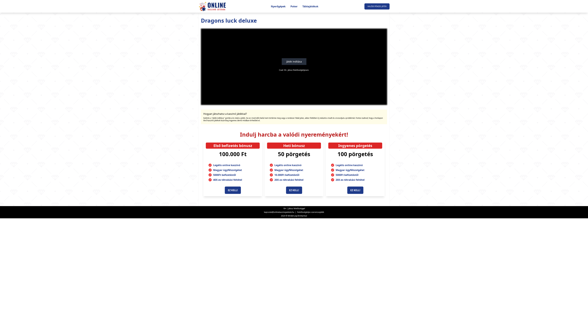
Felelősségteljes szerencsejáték (310, 212)
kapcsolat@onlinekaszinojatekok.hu (279, 212)
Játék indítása (294, 61)
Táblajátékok (310, 6)
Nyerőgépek (278, 6)
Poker (294, 6)
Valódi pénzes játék (377, 6)
